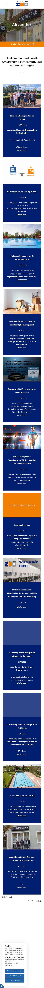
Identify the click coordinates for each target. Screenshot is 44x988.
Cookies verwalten (15, 975)
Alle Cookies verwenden (14, 971)
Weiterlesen (22, 150)
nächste (38, 901)
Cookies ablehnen (14, 980)
